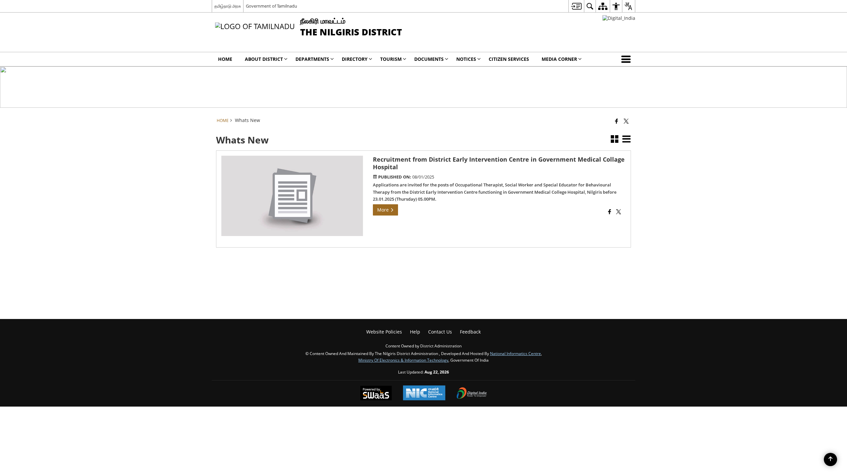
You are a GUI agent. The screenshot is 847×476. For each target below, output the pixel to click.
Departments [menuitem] (312, 59)
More (383, 210)
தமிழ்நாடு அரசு (227, 6)
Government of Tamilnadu (271, 6)
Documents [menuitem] (429, 59)
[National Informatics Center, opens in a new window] (424, 393)
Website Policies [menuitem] (384, 332)
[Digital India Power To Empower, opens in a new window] (472, 394)
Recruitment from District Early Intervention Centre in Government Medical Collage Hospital (499, 163)
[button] (627, 59)
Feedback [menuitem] (470, 332)
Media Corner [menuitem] (559, 59)
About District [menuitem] (264, 59)
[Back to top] (830, 459)
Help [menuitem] (415, 332)
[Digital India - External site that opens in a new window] (618, 18)
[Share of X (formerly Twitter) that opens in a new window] (626, 121)
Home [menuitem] (225, 59)
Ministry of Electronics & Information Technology (403, 360)
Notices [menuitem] (466, 59)
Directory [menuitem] (355, 59)
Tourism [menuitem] (391, 59)
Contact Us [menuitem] (440, 332)
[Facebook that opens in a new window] (616, 121)
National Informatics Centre (515, 353)
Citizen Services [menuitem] (509, 59)
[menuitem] (576, 6)
